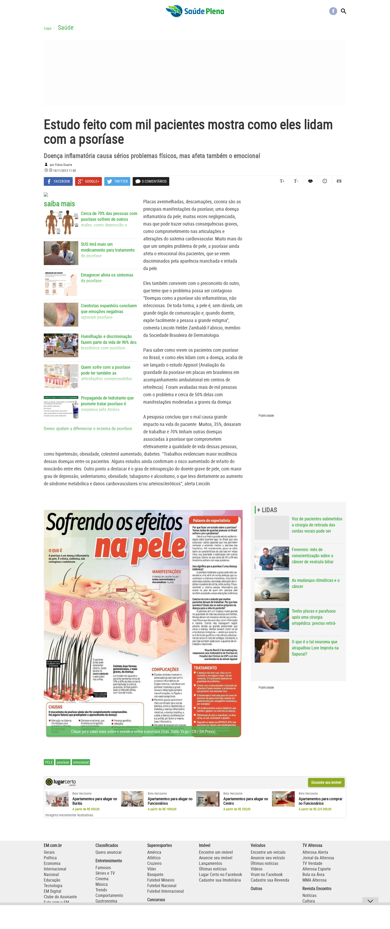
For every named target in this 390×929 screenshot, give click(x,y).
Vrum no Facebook (267, 874)
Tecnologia (53, 885)
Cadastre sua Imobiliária (220, 880)
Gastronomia (106, 901)
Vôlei (151, 869)
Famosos (103, 867)
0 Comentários (154, 181)
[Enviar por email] (339, 181)
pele (49, 762)
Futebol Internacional (165, 891)
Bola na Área (313, 874)
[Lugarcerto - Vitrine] (60, 784)
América (154, 852)
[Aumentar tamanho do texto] (282, 181)
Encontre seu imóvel (326, 782)
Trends (101, 890)
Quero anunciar (109, 852)
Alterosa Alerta (315, 852)
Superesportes (159, 845)
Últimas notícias (213, 869)
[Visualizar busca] (343, 11)
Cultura (308, 901)
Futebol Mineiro (160, 880)
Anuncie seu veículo (268, 858)
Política (50, 858)
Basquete (155, 874)
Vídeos (256, 869)
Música (102, 884)
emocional (81, 762)
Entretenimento (109, 861)
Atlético (154, 858)
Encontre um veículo (268, 852)
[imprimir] (310, 181)
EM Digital (52, 891)
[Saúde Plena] (195, 11)
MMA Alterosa (314, 880)
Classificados (107, 845)
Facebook (333, 11)
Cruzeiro (154, 863)
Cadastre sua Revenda (270, 880)
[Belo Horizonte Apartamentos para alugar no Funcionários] (132, 799)
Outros (256, 888)
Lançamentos (210, 863)
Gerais (49, 852)
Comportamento (109, 895)
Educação (52, 880)
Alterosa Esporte (316, 869)
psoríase (63, 762)
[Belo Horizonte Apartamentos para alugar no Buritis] (56, 799)
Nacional (51, 874)
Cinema (102, 879)
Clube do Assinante (60, 897)
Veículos (258, 845)
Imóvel (204, 845)
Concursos (156, 899)
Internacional (55, 869)
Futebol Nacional (161, 885)
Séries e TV (105, 873)
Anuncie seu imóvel (215, 858)
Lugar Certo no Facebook (220, 874)
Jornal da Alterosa (318, 858)
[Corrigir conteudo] (324, 181)
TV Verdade (312, 863)
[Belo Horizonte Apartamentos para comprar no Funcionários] (283, 799)
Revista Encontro (316, 888)
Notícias (309, 895)
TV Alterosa (312, 845)
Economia (52, 863)
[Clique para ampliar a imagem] (143, 624)
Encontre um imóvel (216, 852)
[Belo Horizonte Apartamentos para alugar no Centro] (207, 799)
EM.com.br (53, 845)
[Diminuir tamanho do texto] (296, 181)
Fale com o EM (56, 902)
